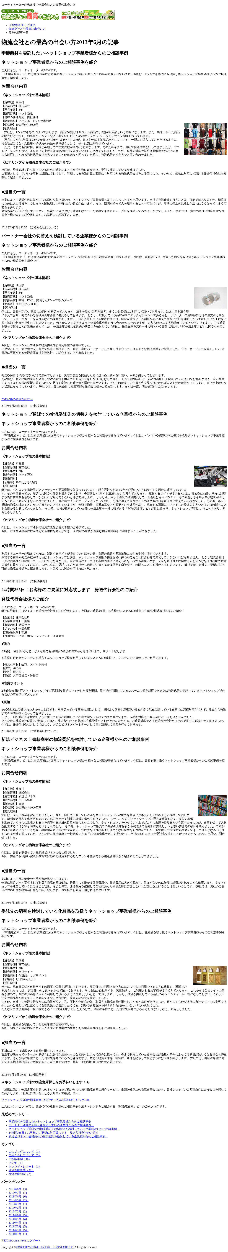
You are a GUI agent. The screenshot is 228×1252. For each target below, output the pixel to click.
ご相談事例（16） (20, 1159)
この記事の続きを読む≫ (17, 399)
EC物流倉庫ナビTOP (22, 25)
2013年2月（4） (18, 1207)
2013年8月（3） (18, 1189)
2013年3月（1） (18, 1203)
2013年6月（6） (18, 1196)
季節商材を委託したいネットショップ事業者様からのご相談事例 (50, 1121)
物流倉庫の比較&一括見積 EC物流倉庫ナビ (45, 1247)
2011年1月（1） (18, 1233)
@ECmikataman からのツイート (21, 1240)
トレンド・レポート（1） (25, 1166)
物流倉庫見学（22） (21, 1170)
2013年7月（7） (18, 1192)
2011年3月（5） (18, 1226)
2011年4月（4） (18, 1222)
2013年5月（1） (18, 1200)
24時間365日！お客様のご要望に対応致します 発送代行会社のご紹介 (53, 1132)
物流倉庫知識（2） (21, 1174)
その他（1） (16, 1162)
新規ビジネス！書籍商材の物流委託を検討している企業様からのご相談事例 (58, 1136)
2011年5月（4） (18, 1218)
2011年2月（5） (18, 1230)
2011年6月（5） (18, 1215)
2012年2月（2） (18, 1211)
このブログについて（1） (25, 1151)
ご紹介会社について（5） (25, 1155)
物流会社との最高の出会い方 (27, 28)
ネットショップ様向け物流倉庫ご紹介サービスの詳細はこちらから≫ (45, 1099)
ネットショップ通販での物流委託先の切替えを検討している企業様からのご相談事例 (64, 1128)
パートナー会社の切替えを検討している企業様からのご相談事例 (51, 1125)
